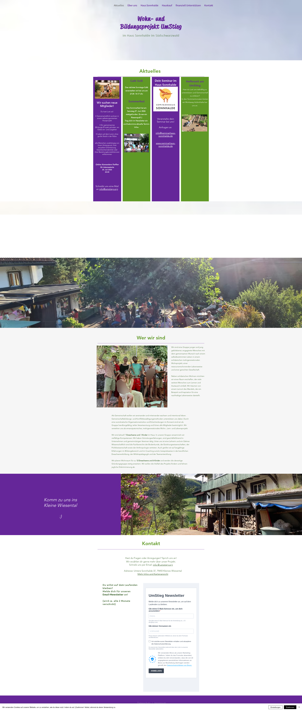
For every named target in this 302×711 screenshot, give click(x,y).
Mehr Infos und (146, 574)
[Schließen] (299, 707)
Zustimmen (290, 707)
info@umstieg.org (108, 189)
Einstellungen (276, 707)
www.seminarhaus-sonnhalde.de (165, 144)
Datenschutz (143, 702)
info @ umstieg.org (163, 564)
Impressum (160, 702)
